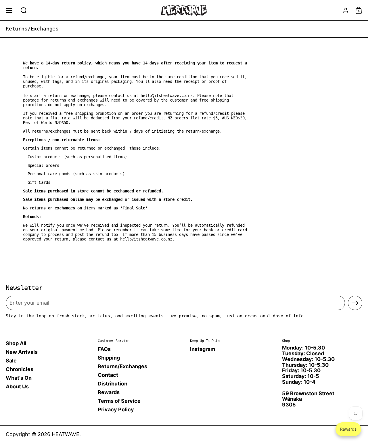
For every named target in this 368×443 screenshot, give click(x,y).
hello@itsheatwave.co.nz (167, 95)
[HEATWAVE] (184, 10)
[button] (23, 10)
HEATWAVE (65, 434)
